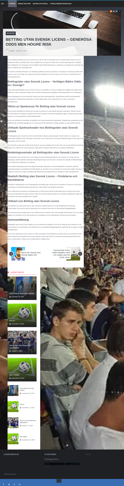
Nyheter (12, 3)
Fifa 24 (12, 321)
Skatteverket (34, 191)
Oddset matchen (24, 3)
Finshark (53, 160)
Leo (2, 3)
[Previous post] (11, 253)
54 (47, 466)
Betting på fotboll (40, 3)
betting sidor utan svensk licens (28, 60)
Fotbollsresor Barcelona (61, 3)
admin (12, 51)
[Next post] (80, 253)
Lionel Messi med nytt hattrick (21, 293)
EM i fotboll (14, 375)
